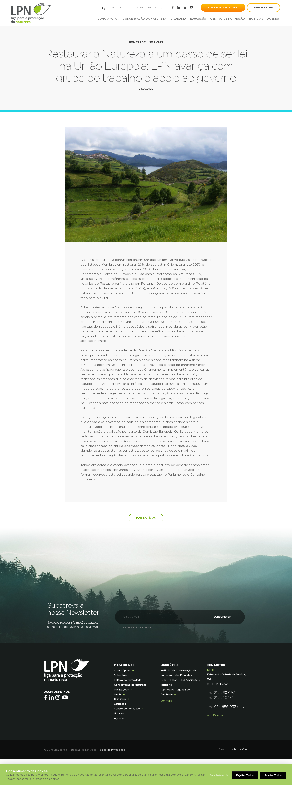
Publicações (136, 8)
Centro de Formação (227, 19)
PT (160, 8)
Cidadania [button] (178, 19)
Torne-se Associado (223, 7)
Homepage (137, 42)
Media (152, 8)
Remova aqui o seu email (137, 627)
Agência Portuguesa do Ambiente (175, 692)
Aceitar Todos (273, 775)
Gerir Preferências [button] (220, 775)
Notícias (256, 19)
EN (164, 8)
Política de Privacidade (127, 680)
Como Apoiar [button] (108, 19)
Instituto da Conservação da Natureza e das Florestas (178, 672)
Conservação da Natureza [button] (144, 19)
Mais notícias (146, 518)
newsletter (263, 7)
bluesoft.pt (241, 749)
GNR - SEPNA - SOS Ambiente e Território (180, 682)
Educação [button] (198, 19)
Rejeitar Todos (245, 775)
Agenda (273, 19)
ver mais (166, 701)
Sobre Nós (117, 8)
